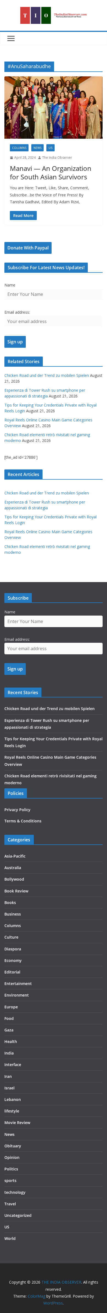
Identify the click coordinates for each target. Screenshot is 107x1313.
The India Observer (57, 157)
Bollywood (14, 879)
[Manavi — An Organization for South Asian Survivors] (53, 107)
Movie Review (17, 1122)
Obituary (12, 1145)
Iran (8, 1076)
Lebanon (12, 1099)
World (10, 1238)
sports (10, 1180)
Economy (13, 960)
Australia (12, 867)
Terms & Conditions (22, 821)
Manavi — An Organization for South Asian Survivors (50, 172)
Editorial (12, 972)
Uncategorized (18, 1215)
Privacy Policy (17, 809)
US (50, 148)
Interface (12, 1064)
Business (12, 914)
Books (10, 902)
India (9, 1053)
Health (10, 1041)
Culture (11, 937)
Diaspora (12, 949)
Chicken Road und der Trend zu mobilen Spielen (46, 375)
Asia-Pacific (15, 856)
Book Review (16, 891)
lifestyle (11, 1111)
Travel (10, 1203)
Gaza (8, 1030)
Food (9, 1018)
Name (9, 285)
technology (15, 1192)
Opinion (11, 1157)
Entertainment (18, 983)
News (37, 148)
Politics (11, 1169)
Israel (9, 1088)
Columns (19, 148)
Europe (11, 1006)
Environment (16, 995)
